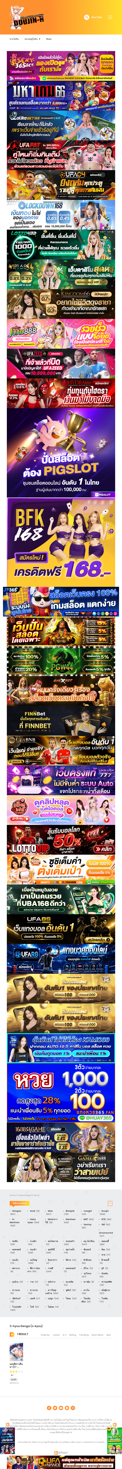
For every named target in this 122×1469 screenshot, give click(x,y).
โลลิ (34, 1306)
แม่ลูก (53, 1298)
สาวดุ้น (88, 1281)
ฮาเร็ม (85, 1292)
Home (12, 1195)
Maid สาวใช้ (51, 1221)
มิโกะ (88, 1268)
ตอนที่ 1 (13, 1379)
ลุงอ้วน (17, 1281)
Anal (35, 1210)
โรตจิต (104, 1300)
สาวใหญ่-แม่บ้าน (51, 1292)
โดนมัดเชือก (86, 1300)
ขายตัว (32, 1243)
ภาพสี (49, 1270)
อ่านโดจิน (14, 39)
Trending (84, 1334)
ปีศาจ (70, 1259)
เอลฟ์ (35, 1298)
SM (105, 1224)
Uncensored (106, 1234)
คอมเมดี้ (104, 1243)
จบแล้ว (32, 1251)
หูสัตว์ (70, 1290)
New (108, 1334)
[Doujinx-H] (27, 17)
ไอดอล (53, 1306)
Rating (72, 1334)
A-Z (64, 1334)
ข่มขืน (14, 1243)
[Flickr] (67, 1408)
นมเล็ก (14, 1261)
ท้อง (105, 1249)
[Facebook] (49, 1408)
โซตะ (70, 1298)
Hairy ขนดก (33, 1221)
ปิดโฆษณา (63, 1452)
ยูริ (104, 1268)
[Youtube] (61, 1408)
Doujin (104, 1212)
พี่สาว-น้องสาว (34, 1270)
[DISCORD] (73, 1408)
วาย (34, 1281)
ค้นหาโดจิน (97, 17)
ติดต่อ (48, 39)
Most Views (97, 1334)
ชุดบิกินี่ (50, 1251)
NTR (106, 1219)
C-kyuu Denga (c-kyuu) (28, 1195)
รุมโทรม (86, 1275)
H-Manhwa (14, 1222)
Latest (56, 1334)
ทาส (105, 1254)
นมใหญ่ (32, 1261)
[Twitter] (55, 1408)
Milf (88, 1219)
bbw (49, 1212)
